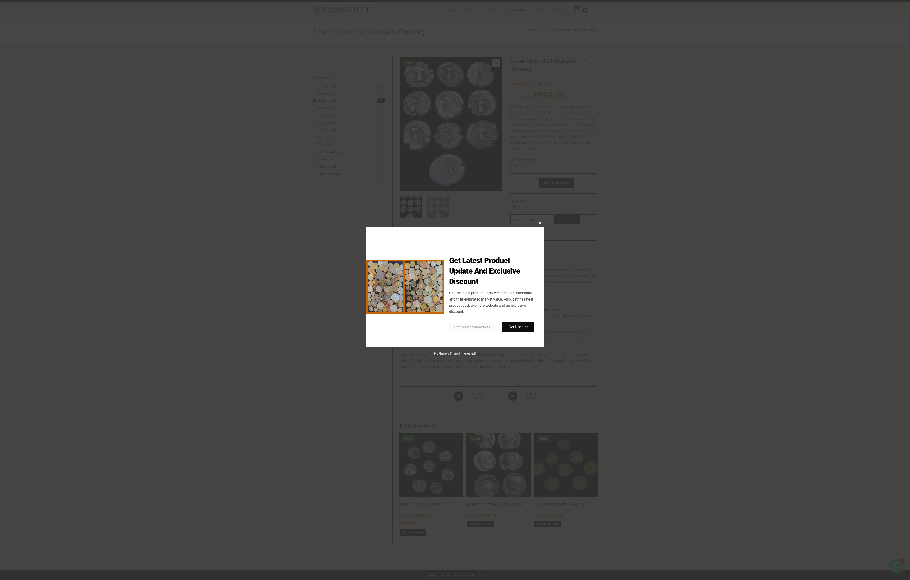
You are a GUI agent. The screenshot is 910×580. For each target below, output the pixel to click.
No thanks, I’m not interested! (455, 353)
